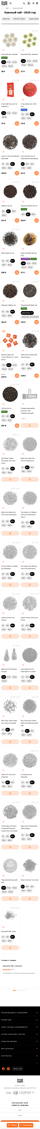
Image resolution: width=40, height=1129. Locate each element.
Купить (17, 71)
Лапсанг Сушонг (19, 19)
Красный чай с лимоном (12, 966)
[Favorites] (3, 50)
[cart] (33, 3)
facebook (3, 1069)
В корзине (30, 425)
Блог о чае (18, 1069)
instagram (8, 1069)
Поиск (10, 3)
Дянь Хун (6, 19)
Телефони (24, 3)
